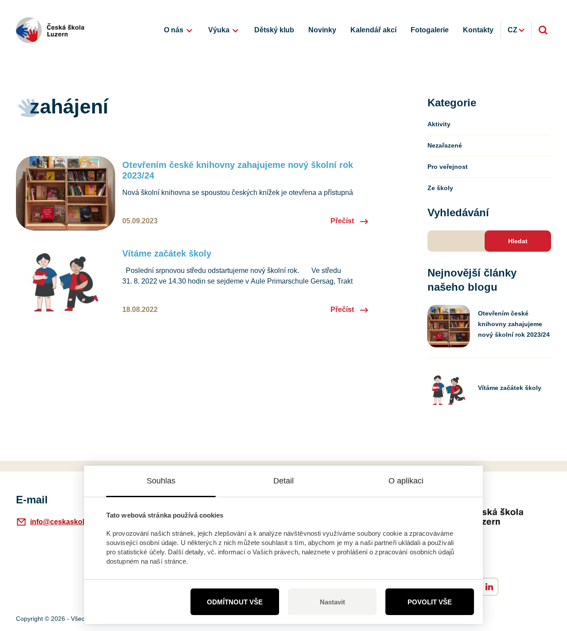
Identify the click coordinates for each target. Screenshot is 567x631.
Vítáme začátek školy (166, 253)
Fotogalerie (430, 30)
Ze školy (440, 187)
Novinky (322, 30)
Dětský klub (274, 30)
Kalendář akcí (373, 30)
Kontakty (478, 30)
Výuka (218, 30)
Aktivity (438, 124)
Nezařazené (444, 145)
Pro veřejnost (447, 166)
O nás (173, 30)
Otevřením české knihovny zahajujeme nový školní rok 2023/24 (237, 170)
